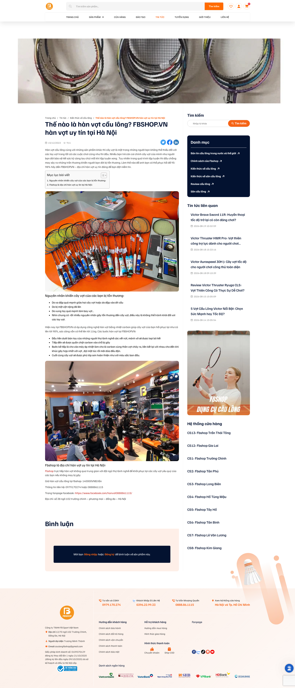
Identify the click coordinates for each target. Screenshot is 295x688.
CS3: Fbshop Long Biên (204, 484)
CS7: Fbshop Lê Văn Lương (206, 535)
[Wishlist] (231, 6)
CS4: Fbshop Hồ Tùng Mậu (206, 496)
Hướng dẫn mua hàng (155, 628)
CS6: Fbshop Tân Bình (203, 522)
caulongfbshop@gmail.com (65, 646)
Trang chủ (50, 117)
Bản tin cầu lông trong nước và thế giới (213, 153)
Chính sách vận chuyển (111, 639)
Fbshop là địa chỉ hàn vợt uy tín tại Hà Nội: (71, 184)
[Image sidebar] (218, 372)
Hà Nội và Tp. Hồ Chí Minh (232, 604)
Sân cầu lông (198, 191)
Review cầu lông (200, 184)
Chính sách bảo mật (109, 651)
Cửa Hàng (120, 17)
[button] (289, 668)
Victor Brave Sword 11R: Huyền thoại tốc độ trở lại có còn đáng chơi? (218, 217)
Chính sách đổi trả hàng (111, 633)
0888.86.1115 (184, 604)
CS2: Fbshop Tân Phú (203, 471)
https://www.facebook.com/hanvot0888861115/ (103, 493)
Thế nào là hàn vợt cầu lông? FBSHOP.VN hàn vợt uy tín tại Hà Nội (130, 117)
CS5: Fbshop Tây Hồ (202, 509)
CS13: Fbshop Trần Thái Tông (209, 432)
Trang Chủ (72, 17)
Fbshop (49, 471)
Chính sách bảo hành (110, 628)
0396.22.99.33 (146, 604)
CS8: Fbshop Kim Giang (204, 548)
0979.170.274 (111, 604)
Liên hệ (225, 17)
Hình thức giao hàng (154, 633)
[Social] (194, 653)
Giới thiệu (204, 17)
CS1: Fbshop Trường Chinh (206, 458)
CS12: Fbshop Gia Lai (202, 445)
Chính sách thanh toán (110, 645)
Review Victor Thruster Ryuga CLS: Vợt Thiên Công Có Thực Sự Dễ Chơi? (217, 287)
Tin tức (160, 17)
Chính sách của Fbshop (204, 161)
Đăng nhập (90, 554)
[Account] (238, 6)
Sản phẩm (95, 17)
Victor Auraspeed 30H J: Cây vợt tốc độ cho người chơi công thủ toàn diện (219, 264)
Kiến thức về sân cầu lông (206, 176)
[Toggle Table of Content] (102, 175)
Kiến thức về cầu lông (81, 117)
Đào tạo (140, 17)
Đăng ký (109, 554)
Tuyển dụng (182, 17)
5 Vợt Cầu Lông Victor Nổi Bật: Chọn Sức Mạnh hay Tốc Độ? (217, 311)
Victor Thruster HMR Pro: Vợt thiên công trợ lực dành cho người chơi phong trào (216, 241)
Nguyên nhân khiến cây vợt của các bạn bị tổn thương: (77, 180)
